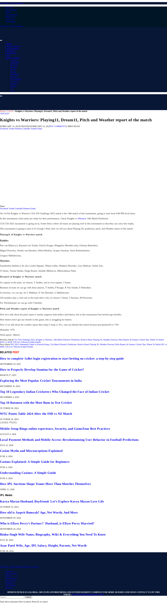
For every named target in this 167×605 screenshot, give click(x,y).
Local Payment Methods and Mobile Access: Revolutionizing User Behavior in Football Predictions (69, 439)
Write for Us (10, 17)
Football (11, 53)
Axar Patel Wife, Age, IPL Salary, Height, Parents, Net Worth (43, 545)
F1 (11, 88)
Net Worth (14, 81)
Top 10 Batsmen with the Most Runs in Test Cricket (36, 402)
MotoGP (14, 65)
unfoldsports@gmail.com (87, 594)
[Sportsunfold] (68, 40)
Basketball (14, 63)
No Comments (58, 126)
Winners (13, 84)
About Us (9, 8)
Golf (12, 91)
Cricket (10, 51)
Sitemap (8, 588)
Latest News (12, 46)
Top (7, 56)
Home (8, 44)
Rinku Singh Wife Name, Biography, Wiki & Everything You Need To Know (53, 534)
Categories (12, 49)
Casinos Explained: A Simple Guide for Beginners (35, 461)
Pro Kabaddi (15, 79)
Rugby (13, 86)
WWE (13, 70)
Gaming (13, 60)
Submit (28, 597)
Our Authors (10, 22)
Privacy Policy (11, 10)
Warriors (82, 218)
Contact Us (9, 19)
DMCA (8, 12)
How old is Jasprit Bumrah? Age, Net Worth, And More (39, 512)
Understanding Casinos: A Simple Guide (28, 472)
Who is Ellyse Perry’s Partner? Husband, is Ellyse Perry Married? (47, 523)
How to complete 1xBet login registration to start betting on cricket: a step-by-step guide (62, 358)
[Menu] (1, 40)
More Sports (12, 58)
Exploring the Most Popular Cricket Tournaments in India (41, 380)
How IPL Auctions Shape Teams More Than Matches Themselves (45, 484)
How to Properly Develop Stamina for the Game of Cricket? (42, 369)
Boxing (13, 67)
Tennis (13, 72)
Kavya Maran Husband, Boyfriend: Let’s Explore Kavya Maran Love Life (52, 501)
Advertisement (11, 15)
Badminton (15, 74)
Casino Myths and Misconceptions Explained (31, 450)
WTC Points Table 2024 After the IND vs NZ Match (36, 413)
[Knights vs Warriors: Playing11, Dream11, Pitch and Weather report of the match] (78, 204)
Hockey (13, 77)
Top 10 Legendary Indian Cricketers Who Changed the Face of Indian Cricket (54, 391)
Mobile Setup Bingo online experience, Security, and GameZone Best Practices (55, 428)
